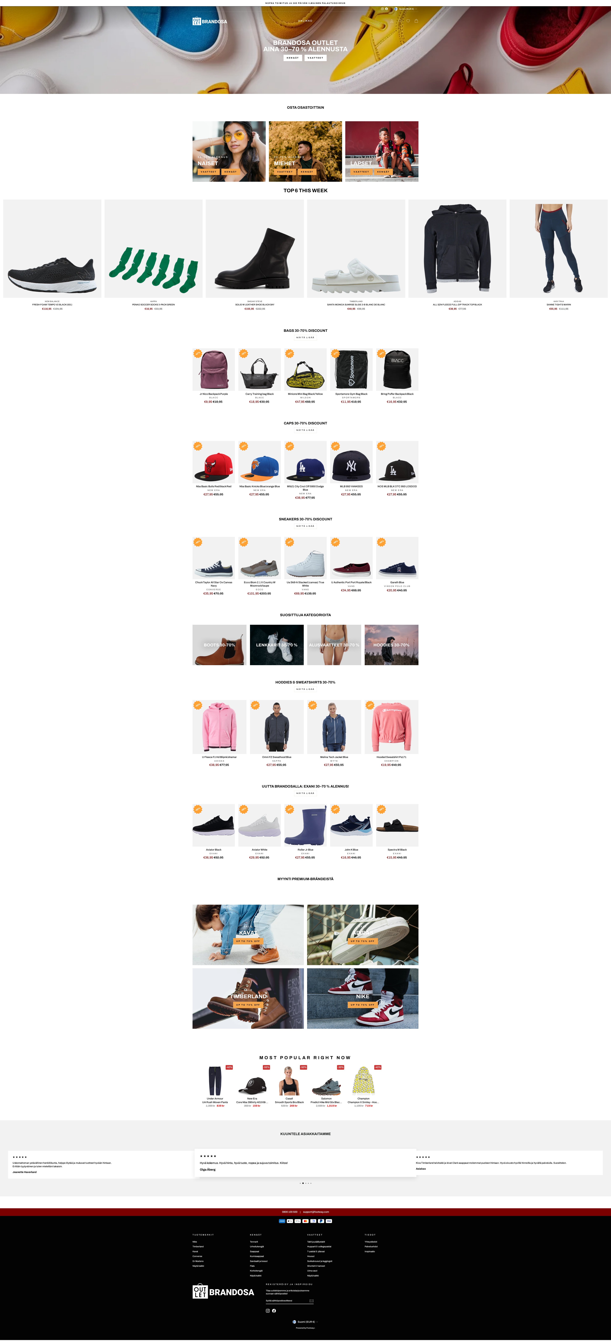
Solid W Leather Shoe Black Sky (254, 304)
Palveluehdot (371, 1246)
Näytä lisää (305, 337)
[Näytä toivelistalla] (408, 21)
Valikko (305, 20)
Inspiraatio (370, 1251)
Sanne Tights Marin (559, 304)
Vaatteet (315, 58)
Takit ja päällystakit (316, 1242)
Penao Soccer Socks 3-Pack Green (153, 304)
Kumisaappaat (257, 1256)
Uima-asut (312, 1271)
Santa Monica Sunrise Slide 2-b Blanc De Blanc (356, 304)
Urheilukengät (257, 1246)
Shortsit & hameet (316, 1266)
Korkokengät (256, 1271)
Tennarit (254, 1242)
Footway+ (310, 1328)
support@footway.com (316, 1212)
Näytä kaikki (198, 1266)
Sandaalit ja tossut (258, 1261)
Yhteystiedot (371, 1242)
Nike (195, 1242)
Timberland (198, 1246)
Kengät (293, 58)
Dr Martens (198, 1261)
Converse (197, 1256)
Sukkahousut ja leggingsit (319, 1261)
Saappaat (254, 1251)
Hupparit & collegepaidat (319, 1246)
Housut (310, 1256)
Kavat (195, 1251)
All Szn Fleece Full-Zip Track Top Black (457, 304)
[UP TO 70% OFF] (248, 935)
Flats (252, 1266)
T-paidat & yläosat (316, 1251)
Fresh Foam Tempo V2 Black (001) (52, 304)
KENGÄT (231, 172)
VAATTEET (209, 172)
